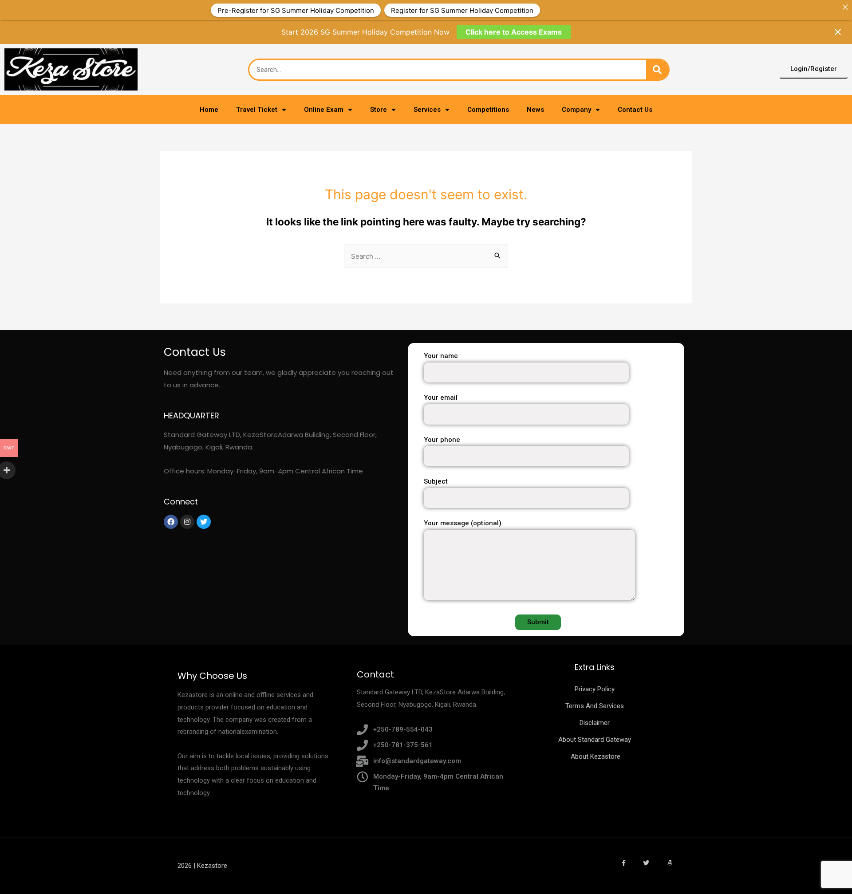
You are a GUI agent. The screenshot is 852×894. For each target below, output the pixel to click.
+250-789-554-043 (403, 729)
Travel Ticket (256, 110)
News (535, 110)
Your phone (442, 440)
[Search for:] (426, 256)
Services (427, 110)
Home (209, 110)
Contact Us (635, 110)
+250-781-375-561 (403, 745)
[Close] (845, 7)
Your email (441, 398)
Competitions (488, 110)
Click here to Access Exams (513, 32)
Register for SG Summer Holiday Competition (462, 10)
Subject (436, 481)
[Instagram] (187, 522)
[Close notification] (837, 32)
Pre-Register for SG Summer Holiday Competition (295, 10)
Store (378, 110)
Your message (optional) (462, 523)
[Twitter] (204, 522)
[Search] (657, 69)
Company (576, 110)
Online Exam (323, 110)
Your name (441, 356)
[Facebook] (171, 522)
